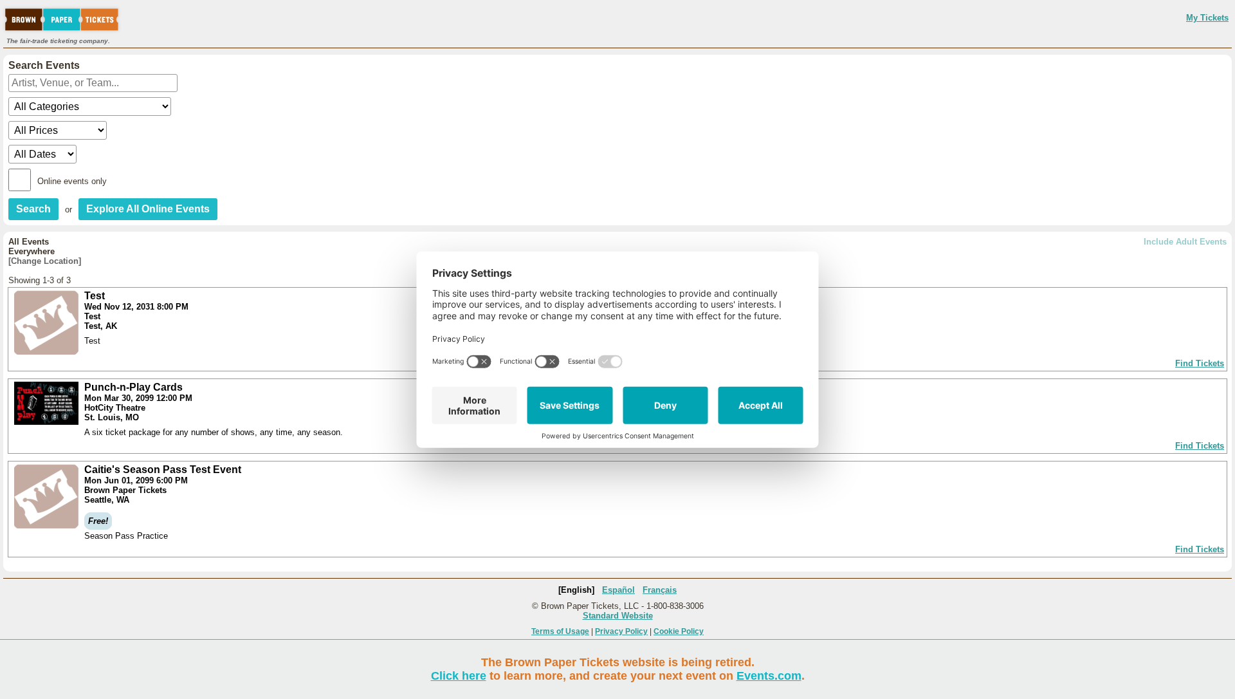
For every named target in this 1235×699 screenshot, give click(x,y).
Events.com (768, 675)
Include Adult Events (1185, 242)
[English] (576, 590)
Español (618, 590)
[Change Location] (44, 261)
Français (660, 590)
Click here (458, 675)
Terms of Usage (560, 631)
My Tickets (1207, 18)
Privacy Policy (621, 631)
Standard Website (618, 615)
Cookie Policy (679, 631)
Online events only (72, 181)
